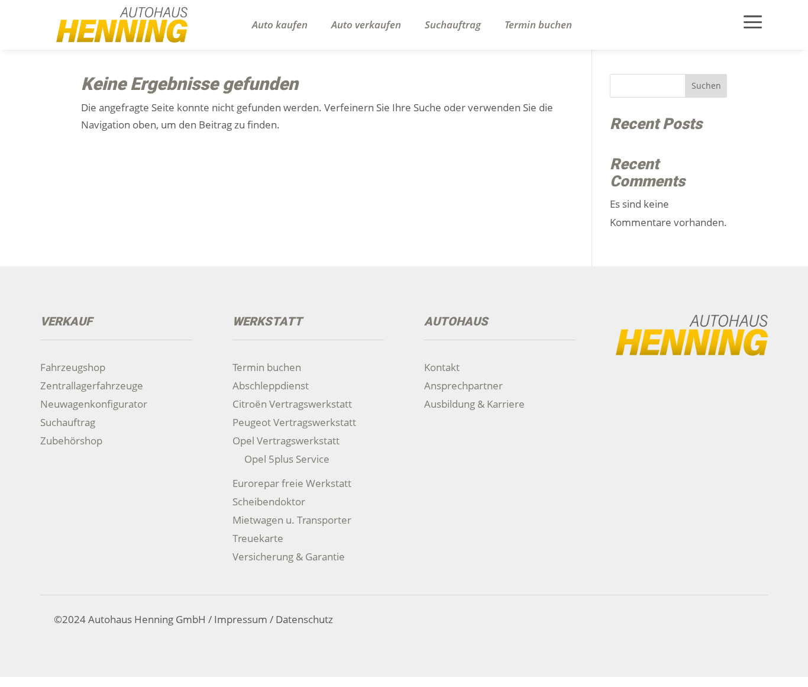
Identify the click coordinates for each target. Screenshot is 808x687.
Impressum (240, 619)
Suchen (706, 85)
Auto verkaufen (366, 24)
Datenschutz (304, 619)
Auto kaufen (280, 24)
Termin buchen (538, 24)
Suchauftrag (453, 24)
